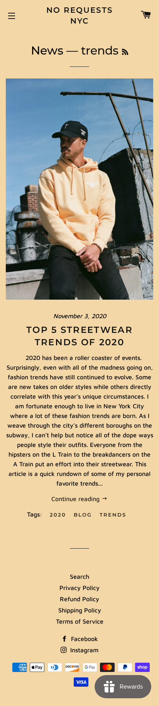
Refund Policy (79, 598)
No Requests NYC (79, 15)
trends (113, 515)
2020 (58, 515)
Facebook (83, 638)
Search (79, 576)
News (47, 50)
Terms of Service (79, 621)
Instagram (83, 649)
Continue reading (76, 498)
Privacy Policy (79, 587)
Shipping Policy (79, 610)
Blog (83, 515)
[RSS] (125, 52)
